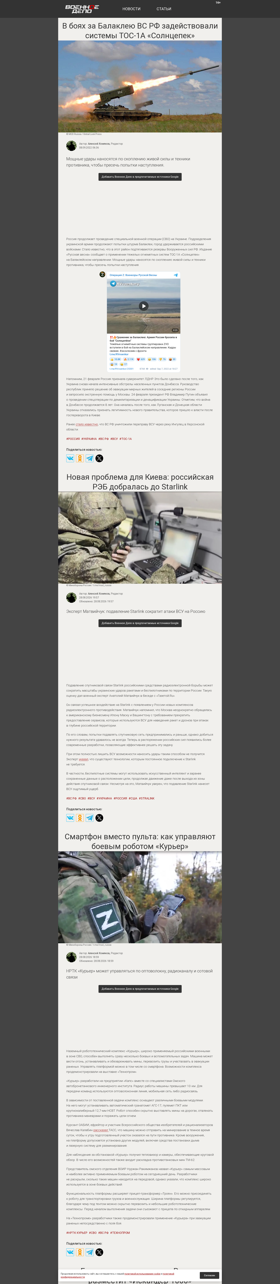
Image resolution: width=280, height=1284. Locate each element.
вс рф (104, 439)
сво (83, 798)
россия (74, 439)
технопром (121, 1232)
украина (90, 439)
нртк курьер (77, 1232)
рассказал (101, 1130)
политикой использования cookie (142, 1274)
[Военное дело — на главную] (82, 9)
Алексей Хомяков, (105, 143)
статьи (164, 9)
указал (83, 759)
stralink (147, 798)
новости (131, 9)
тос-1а (126, 439)
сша (134, 798)
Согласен (209, 1275)
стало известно (87, 424)
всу (115, 439)
